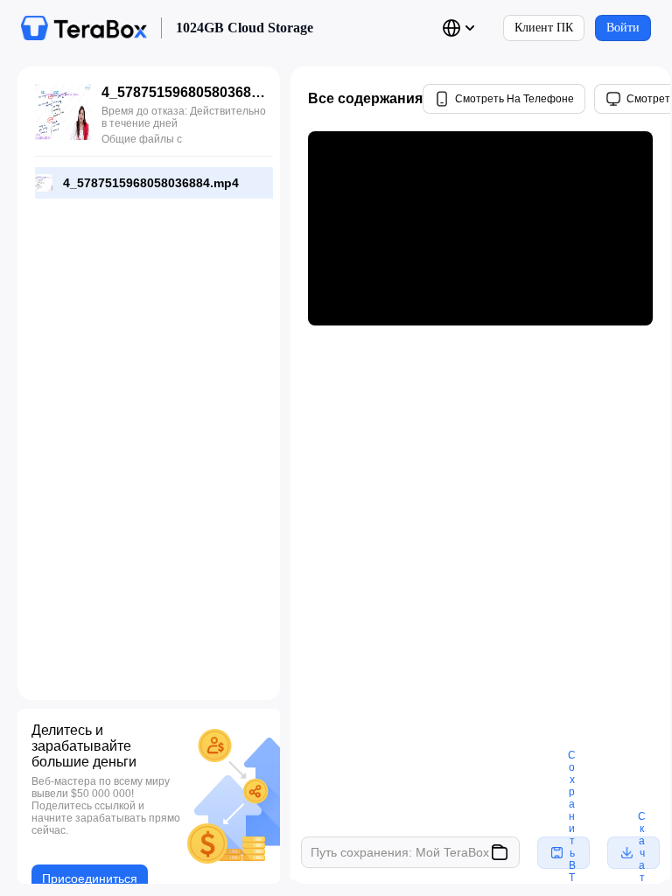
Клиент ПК (543, 27)
